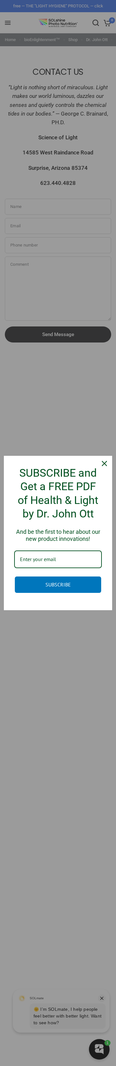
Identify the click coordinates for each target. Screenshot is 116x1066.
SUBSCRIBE (58, 584)
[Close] (104, 463)
